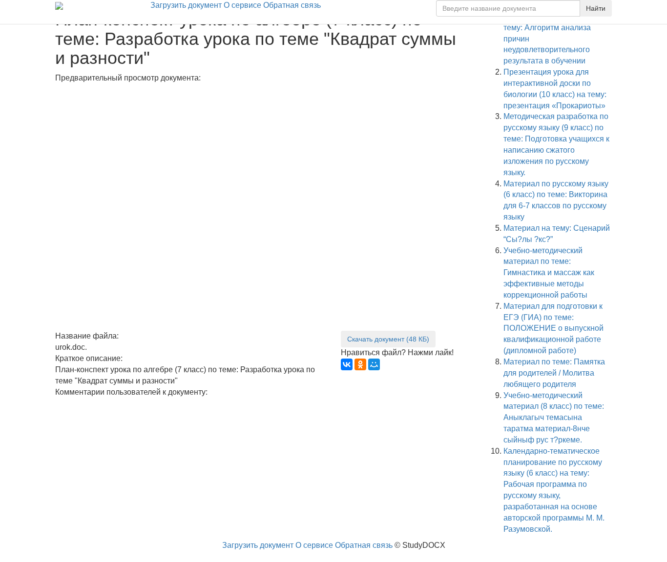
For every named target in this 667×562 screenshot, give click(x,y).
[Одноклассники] (360, 364)
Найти (595, 8)
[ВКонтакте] (347, 364)
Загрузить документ (186, 5)
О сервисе (242, 5)
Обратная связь (292, 5)
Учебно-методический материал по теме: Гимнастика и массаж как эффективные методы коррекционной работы (548, 272)
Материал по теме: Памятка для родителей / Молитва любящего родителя (554, 373)
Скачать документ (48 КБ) (388, 339)
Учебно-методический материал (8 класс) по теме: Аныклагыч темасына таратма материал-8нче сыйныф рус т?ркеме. (553, 417)
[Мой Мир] (374, 364)
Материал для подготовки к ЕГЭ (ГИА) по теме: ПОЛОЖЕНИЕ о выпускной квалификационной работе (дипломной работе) (553, 328)
